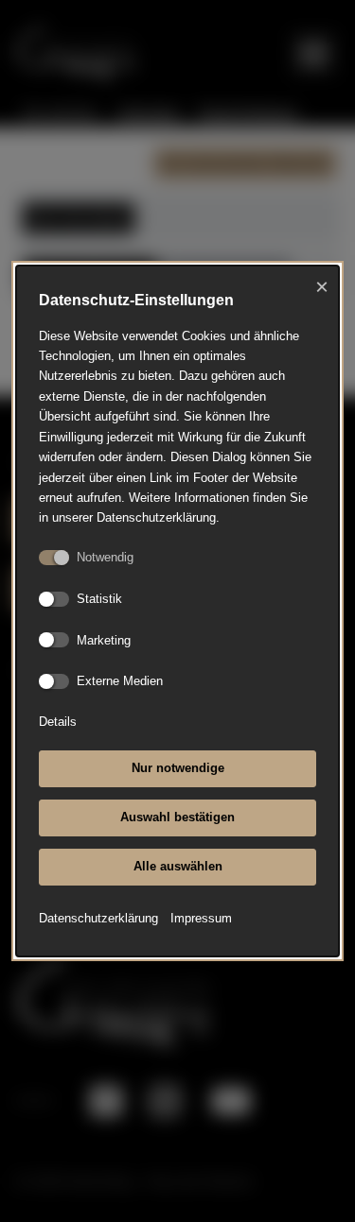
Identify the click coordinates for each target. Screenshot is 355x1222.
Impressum (201, 918)
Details (58, 721)
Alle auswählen (177, 866)
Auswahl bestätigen (177, 817)
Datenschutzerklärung (98, 918)
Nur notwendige (178, 768)
